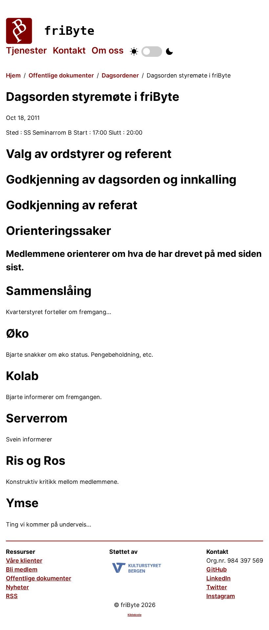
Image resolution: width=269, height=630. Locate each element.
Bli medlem (21, 569)
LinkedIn (218, 578)
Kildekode (134, 615)
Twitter (216, 587)
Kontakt (69, 50)
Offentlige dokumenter (61, 75)
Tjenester (26, 50)
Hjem (13, 75)
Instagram (220, 596)
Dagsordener (120, 75)
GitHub (216, 569)
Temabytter (151, 51)
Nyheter (17, 587)
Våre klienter (24, 560)
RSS (12, 596)
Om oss (108, 50)
